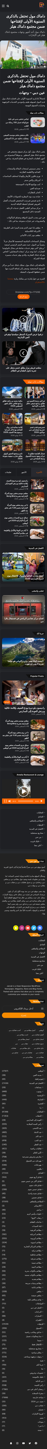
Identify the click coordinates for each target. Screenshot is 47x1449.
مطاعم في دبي (28, 1057)
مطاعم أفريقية (36, 1230)
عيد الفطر (38, 1144)
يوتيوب (39, 1091)
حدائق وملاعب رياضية (33, 1332)
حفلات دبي (24, 1044)
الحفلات (39, 1116)
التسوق (39, 1328)
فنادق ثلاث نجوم (35, 1185)
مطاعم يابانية (37, 1287)
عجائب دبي (39, 1406)
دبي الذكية (39, 1381)
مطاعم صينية (37, 1263)
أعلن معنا (37, 845)
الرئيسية (40, 1095)
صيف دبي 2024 (37, 1401)
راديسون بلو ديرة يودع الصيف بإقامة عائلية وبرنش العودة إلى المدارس (16, 483)
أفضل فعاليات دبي (38, 1035)
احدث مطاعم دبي (22, 1035)
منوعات (40, 1422)
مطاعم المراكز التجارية (33, 1246)
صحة (40, 1430)
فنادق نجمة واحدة (35, 1193)
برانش (39, 1210)
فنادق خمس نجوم (35, 1189)
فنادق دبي (15, 1053)
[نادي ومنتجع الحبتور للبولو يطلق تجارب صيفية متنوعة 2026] (12, 445)
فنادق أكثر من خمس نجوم (31, 1181)
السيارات (38, 1316)
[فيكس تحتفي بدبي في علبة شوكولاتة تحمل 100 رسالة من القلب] (38, 122)
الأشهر (24, 472)
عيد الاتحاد (38, 1132)
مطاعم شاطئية (36, 1254)
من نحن (38, 837)
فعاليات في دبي (27, 1053)
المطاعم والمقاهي (36, 821)
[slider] (25, 801)
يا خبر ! (40, 1426)
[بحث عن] (8, 7)
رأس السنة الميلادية (34, 1124)
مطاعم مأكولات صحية (33, 1275)
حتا (42, 1369)
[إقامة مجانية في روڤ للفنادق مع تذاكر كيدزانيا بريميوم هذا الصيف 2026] (12, 419)
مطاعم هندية (37, 1279)
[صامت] (9, 801)
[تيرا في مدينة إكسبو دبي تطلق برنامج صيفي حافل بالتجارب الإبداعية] (35, 392)
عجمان (40, 1410)
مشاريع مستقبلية (37, 833)
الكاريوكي (38, 1206)
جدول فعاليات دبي (38, 1044)
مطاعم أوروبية (36, 1238)
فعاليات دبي (40, 1053)
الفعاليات (40, 813)
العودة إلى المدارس (34, 1120)
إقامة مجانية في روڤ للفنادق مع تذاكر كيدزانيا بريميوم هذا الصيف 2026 (12, 429)
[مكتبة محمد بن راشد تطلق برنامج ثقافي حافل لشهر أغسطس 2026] (12, 392)
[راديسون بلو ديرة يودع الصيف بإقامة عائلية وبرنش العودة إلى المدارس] (37, 484)
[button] (23, 791)
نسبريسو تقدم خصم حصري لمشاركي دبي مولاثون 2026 (37, 429)
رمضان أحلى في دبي (35, 1389)
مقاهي (39, 1291)
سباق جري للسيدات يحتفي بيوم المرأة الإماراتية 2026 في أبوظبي (16, 520)
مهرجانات (38, 1165)
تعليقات (8, 472)
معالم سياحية (36, 1352)
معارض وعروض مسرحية (32, 1157)
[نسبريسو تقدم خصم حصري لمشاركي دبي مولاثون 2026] (35, 419)
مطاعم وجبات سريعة (33, 1283)
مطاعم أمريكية (36, 1234)
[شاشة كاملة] (5, 801)
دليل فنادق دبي (39, 1048)
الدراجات (38, 1312)
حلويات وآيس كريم (34, 1214)
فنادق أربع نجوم (36, 1177)
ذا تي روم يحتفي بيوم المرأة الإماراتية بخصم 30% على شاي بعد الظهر (16, 508)
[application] (23, 791)
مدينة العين (37, 1075)
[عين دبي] (41, 6)
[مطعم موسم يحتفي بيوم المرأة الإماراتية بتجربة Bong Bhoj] (37, 497)
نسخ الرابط (23, 297)
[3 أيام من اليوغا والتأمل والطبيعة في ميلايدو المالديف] (37, 534)
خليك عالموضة (37, 1377)
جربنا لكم (39, 1365)
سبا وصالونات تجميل (34, 1336)
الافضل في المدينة (36, 829)
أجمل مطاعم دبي (29, 1030)
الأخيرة (39, 472)
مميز (41, 1418)
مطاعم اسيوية (36, 1242)
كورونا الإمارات (37, 1414)
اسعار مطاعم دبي (23, 1039)
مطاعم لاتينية (37, 1267)
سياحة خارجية (38, 1397)
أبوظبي (41, 1030)
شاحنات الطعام (36, 1222)
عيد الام (39, 1136)
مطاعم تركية (37, 1250)
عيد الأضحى (37, 1128)
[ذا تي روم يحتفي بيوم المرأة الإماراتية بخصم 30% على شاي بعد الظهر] (37, 509)
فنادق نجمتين (37, 1197)
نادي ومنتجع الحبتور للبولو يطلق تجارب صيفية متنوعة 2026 (12, 456)
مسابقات (38, 1087)
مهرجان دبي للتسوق (34, 1161)
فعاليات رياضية (36, 1148)
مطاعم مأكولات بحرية (33, 1271)
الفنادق (40, 817)
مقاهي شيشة (36, 1295)
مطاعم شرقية (36, 1259)
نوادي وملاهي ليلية (35, 1299)
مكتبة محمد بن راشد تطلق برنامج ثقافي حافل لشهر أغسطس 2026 (12, 403)
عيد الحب (38, 1140)
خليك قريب (34, 841)
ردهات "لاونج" (36, 1218)
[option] (23, 567)
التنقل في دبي (36, 1308)
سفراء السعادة (37, 1393)
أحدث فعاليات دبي (14, 1030)
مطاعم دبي (40, 1057)
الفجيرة (40, 1103)
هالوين (39, 1169)
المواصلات (39, 1303)
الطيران (39, 1320)
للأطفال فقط (37, 1344)
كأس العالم (37, 1152)
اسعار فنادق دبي (38, 1039)
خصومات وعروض (36, 1373)
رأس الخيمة (38, 1385)
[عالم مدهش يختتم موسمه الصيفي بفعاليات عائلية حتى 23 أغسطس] (38, 138)
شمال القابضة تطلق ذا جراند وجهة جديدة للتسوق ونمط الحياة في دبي (35, 456)
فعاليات (13, 1048)
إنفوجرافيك (39, 1079)
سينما (39, 1340)
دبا (41, 1108)
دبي (16, 1044)
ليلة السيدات (37, 1226)
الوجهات (40, 825)
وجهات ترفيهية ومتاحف (33, 1357)
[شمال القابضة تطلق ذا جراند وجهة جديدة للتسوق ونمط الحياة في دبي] (35, 445)
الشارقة (40, 1099)
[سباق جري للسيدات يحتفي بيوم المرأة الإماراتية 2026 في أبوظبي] (37, 521)
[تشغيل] (41, 801)
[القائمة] (3, 7)
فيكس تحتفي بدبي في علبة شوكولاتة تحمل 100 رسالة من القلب (17, 122)
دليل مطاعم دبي (25, 1048)
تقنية (41, 1361)
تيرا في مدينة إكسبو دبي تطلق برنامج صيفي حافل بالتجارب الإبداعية (35, 403)
